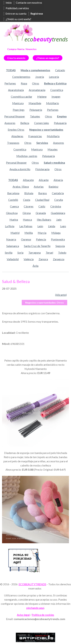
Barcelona (13, 193)
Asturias (39, 186)
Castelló (13, 199)
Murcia (42, 232)
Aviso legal (23, 614)
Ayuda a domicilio (19, 169)
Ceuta (26, 199)
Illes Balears (44, 219)
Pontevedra (58, 239)
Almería (58, 180)
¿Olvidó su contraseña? (18, 19)
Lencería (54, 76)
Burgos (42, 193)
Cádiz (41, 206)
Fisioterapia (42, 169)
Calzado (60, 70)
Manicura (18, 103)
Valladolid (13, 259)
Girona (27, 213)
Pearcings (18, 109)
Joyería (39, 76)
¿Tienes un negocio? (47, 57)
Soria (20, 252)
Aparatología (16, 90)
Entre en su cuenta (16, 13)
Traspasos (13, 142)
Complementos (21, 76)
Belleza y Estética (55, 83)
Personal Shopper (14, 116)
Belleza (24, 123)
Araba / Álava (21, 186)
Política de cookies (43, 614)
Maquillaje (35, 103)
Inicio (9, 2)
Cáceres (28, 206)
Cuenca (14, 206)
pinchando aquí (35, 607)
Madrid (15, 232)
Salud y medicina (54, 162)
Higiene (42, 96)
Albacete (28, 180)
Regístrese (37, 13)
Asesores (9, 123)
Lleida (51, 226)
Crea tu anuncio (16, 57)
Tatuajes (35, 116)
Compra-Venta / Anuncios (22, 49)
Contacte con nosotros (29, 2)
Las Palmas (25, 226)
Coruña (58, 199)
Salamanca (12, 246)
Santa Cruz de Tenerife (37, 246)
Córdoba (55, 206)
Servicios (42, 142)
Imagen (56, 96)
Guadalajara (58, 213)
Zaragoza (58, 259)
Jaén (59, 219)
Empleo (62, 116)
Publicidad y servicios (17, 8)
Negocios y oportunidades (46, 129)
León (40, 226)
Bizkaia (28, 193)
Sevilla (8, 252)
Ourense (26, 239)
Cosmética (56, 90)
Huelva (13, 219)
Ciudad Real (42, 199)
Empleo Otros (16, 129)
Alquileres (17, 136)
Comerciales (41, 123)
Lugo (63, 226)
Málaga (55, 232)
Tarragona (34, 252)
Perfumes (10, 83)
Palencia (41, 239)
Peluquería (35, 109)
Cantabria (58, 193)
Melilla (28, 232)
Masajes (53, 149)
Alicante (44, 180)
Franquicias (35, 136)
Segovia (60, 246)
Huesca (27, 219)
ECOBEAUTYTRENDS (32, 584)
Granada (41, 213)
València (29, 259)
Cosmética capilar (21, 96)
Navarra (11, 239)
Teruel (49, 252)
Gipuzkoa (12, 213)
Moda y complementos (35, 70)
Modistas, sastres (26, 156)
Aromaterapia (37, 90)
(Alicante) (61, 294)
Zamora (43, 259)
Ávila (35, 265)
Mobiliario (52, 103)
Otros (35, 83)
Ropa (24, 83)
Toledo (62, 252)
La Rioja (9, 226)
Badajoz (53, 186)
